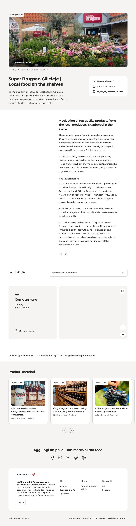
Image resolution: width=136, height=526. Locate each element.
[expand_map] (122, 291)
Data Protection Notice (80, 518)
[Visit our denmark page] (52, 457)
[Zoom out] (123, 334)
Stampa (63, 486)
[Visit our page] (60, 457)
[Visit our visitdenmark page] (68, 457)
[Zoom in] (123, 327)
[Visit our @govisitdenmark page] (76, 457)
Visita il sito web (105, 86)
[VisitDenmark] (26, 474)
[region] (93, 312)
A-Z (103, 486)
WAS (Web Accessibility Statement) (111, 518)
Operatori (64, 493)
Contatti (106, 490)
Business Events (67, 490)
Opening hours (104, 81)
